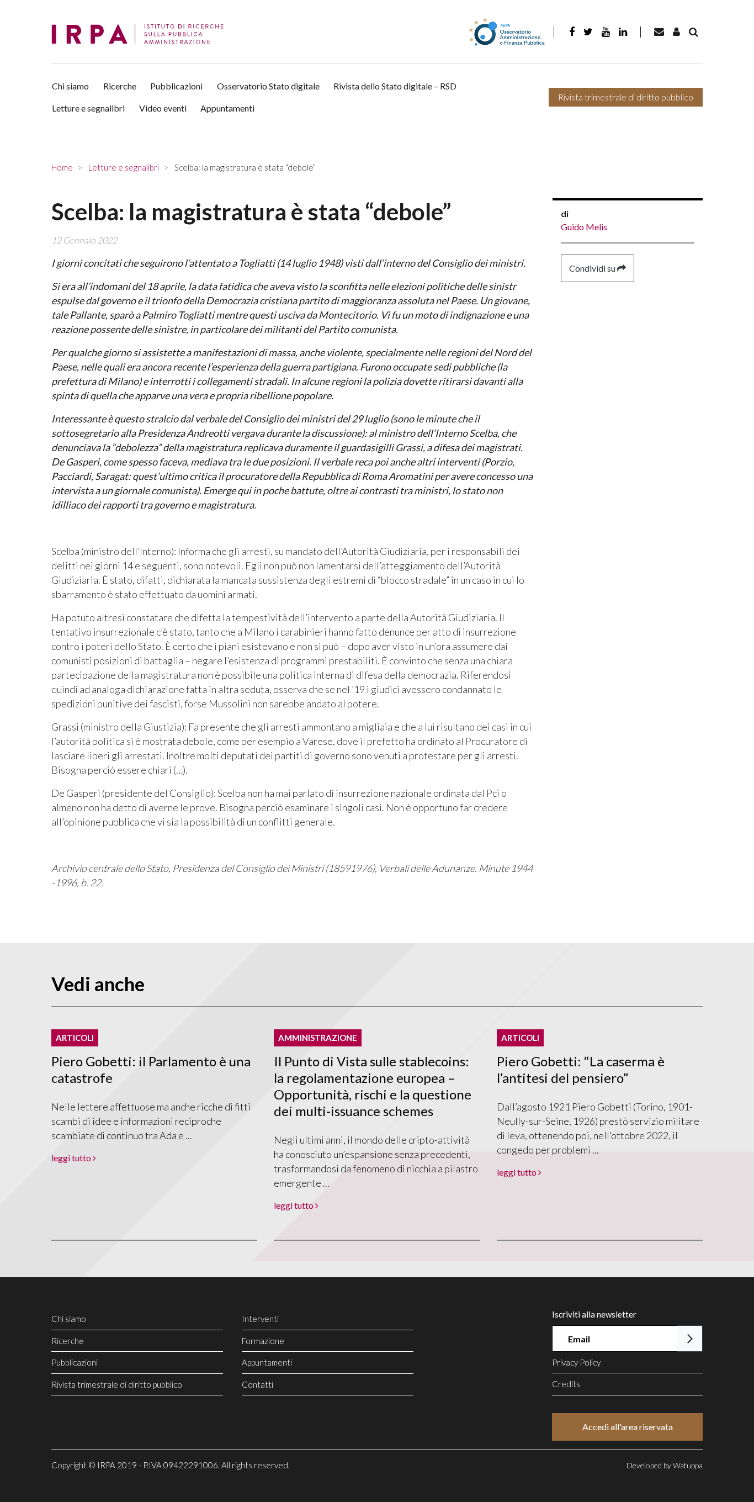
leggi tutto (72, 1157)
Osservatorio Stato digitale (268, 86)
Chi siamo (70, 86)
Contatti (257, 1384)
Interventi (260, 1319)
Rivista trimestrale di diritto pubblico (625, 97)
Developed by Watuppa (664, 1465)
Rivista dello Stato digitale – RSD (394, 86)
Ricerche (119, 86)
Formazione (263, 1341)
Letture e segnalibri (88, 108)
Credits (566, 1384)
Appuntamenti (227, 108)
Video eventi (163, 108)
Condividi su (593, 268)
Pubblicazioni (176, 86)
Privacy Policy (576, 1362)
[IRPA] (141, 34)
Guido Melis (584, 226)
